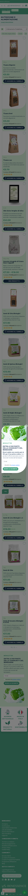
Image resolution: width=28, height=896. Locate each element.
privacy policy (15, 465)
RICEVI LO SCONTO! (10, 469)
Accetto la (12, 465)
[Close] (26, 426)
